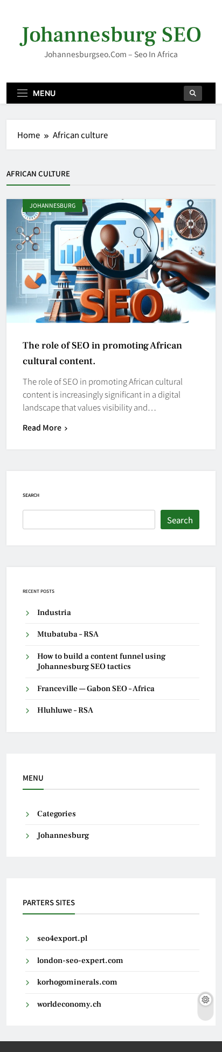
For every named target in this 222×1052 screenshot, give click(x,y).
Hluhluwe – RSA (65, 710)
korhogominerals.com (77, 982)
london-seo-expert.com (80, 960)
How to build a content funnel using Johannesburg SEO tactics (101, 661)
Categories (56, 814)
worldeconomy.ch (69, 1004)
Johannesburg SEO (111, 35)
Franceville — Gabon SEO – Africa (96, 689)
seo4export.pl (62, 938)
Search (31, 495)
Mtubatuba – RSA (68, 634)
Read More (42, 427)
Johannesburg (52, 205)
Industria (54, 612)
